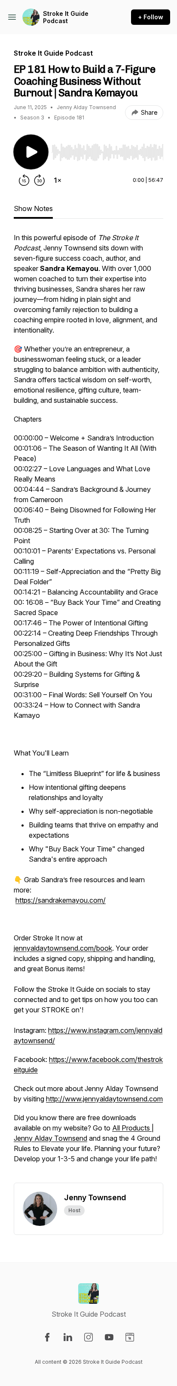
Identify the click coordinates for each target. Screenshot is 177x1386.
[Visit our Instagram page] (88, 1337)
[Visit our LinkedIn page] (68, 1337)
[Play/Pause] (31, 152)
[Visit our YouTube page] (109, 1337)
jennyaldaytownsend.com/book (63, 948)
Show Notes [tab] (33, 208)
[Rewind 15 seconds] (24, 180)
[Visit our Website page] (129, 1337)
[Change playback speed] (57, 180)
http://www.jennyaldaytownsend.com (104, 1099)
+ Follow (150, 17)
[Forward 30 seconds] (40, 180)
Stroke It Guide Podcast (65, 17)
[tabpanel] (88, 707)
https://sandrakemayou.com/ (60, 900)
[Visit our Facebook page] (47, 1337)
